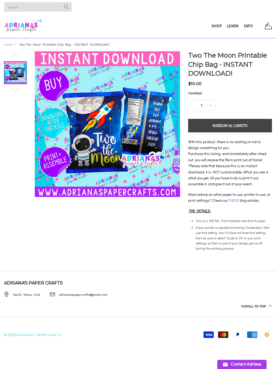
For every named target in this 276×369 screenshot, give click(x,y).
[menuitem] (217, 26)
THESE (234, 200)
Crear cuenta (254, 7)
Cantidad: (195, 92)
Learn (233, 25)
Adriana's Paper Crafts (39, 334)
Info (248, 25)
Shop (217, 25)
